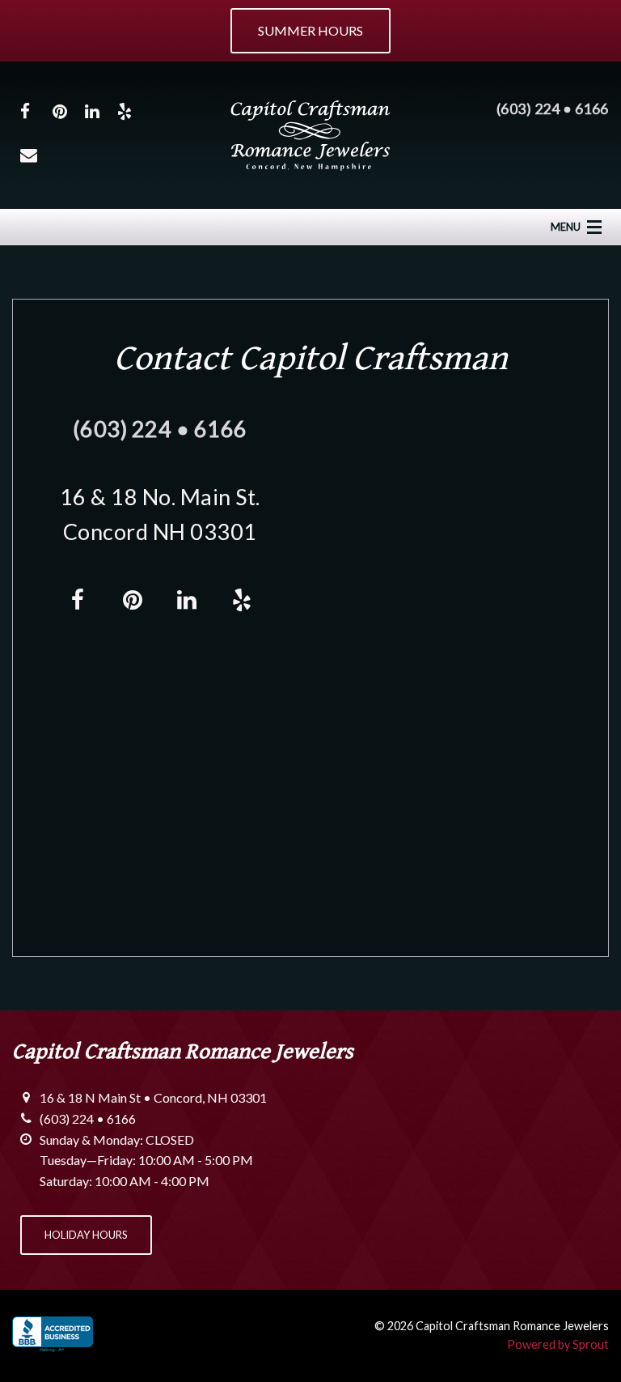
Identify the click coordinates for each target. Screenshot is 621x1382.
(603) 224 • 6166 (552, 108)
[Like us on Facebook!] (25, 110)
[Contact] (28, 154)
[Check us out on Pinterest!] (60, 110)
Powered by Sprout (558, 1344)
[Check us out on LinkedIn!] (92, 110)
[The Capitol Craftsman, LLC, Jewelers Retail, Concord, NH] (52, 1335)
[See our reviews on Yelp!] (124, 110)
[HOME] (310, 133)
